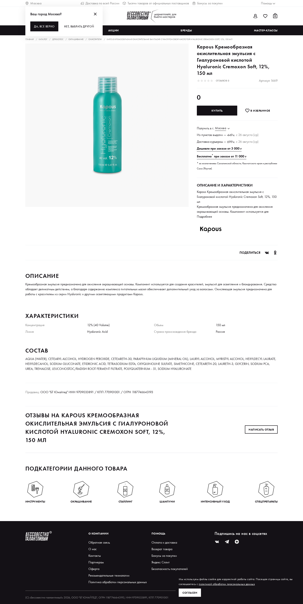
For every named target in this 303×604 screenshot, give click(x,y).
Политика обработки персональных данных (117, 582)
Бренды (186, 30)
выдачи (218, 135)
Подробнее (204, 216)
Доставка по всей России (102, 3)
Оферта (93, 569)
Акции (113, 30)
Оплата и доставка (164, 542)
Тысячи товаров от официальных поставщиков (158, 3)
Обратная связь (99, 542)
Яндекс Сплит (161, 562)
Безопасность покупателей (170, 569)
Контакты (94, 555)
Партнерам (96, 562)
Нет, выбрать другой (79, 26)
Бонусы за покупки (210, 3)
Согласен (189, 593)
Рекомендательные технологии (108, 575)
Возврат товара (162, 549)
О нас (92, 549)
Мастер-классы (266, 30)
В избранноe (260, 110)
